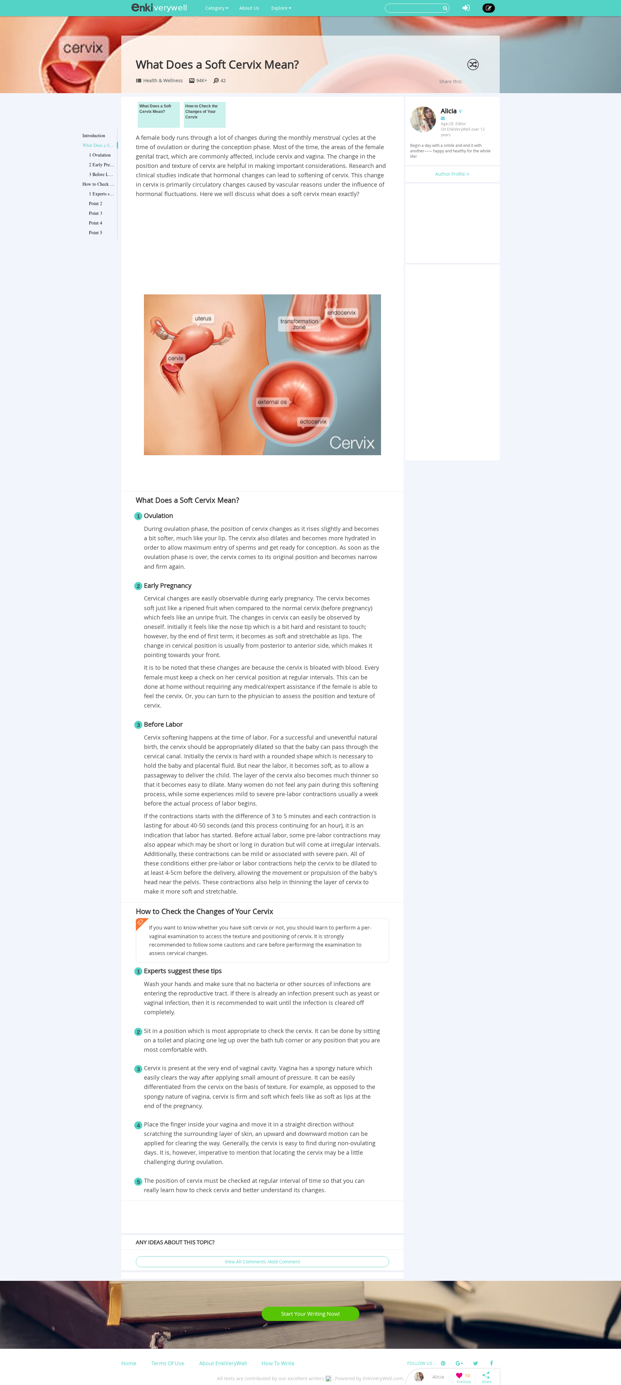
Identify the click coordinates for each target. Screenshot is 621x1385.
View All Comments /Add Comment (262, 1262)
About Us (249, 8)
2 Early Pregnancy (102, 164)
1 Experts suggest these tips (102, 194)
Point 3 (95, 213)
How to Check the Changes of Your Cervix (98, 184)
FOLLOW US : (421, 1363)
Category (215, 8)
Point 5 (95, 232)
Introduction (93, 135)
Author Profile (450, 174)
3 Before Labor (102, 174)
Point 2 (95, 203)
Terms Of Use (167, 1363)
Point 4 (95, 223)
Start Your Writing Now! (310, 1313)
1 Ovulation (100, 155)
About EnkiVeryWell (223, 1363)
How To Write (278, 1363)
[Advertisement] (262, 247)
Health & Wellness (163, 80)
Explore (280, 8)
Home (128, 1363)
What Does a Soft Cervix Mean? (98, 145)
